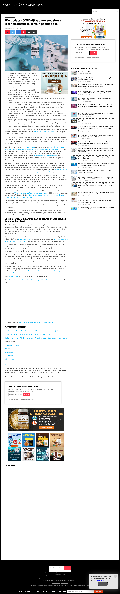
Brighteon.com (9, 359)
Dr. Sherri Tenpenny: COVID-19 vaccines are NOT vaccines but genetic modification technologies (36, 338)
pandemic (35, 370)
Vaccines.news (13, 276)
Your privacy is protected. (13, 399)
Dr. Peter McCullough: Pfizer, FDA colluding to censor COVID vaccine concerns (30, 334)
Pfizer (40, 370)
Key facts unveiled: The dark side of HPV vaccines (92, 72)
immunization (57, 368)
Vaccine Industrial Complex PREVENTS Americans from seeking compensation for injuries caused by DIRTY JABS (96, 193)
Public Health (61, 370)
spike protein (23, 372)
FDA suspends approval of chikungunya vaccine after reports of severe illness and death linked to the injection (96, 164)
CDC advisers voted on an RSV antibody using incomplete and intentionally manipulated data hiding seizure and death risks (95, 178)
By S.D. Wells (87, 94)
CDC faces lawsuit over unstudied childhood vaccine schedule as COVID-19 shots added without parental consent (96, 208)
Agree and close (103, 584)
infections (8, 370)
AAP (16, 368)
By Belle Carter (88, 88)
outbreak (28, 370)
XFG (57, 372)
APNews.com (9, 356)
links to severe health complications (46, 155)
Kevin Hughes (19, 28)
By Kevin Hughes (88, 101)
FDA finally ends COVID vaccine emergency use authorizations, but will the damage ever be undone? (95, 135)
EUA (48, 368)
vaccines (39, 372)
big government (23, 368)
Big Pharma (33, 368)
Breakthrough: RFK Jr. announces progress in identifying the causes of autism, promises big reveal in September (95, 142)
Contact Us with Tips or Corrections (60, 583)
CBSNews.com (9, 352)
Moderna (15, 370)
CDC (38, 368)
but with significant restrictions (44, 132)
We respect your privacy (51, 575)
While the (31, 193)
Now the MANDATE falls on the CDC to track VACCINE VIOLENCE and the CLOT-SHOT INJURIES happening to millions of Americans (96, 92)
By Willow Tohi (88, 73)
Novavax (21, 370)
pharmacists (47, 370)
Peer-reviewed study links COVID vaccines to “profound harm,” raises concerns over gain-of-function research (96, 85)
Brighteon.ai (9, 348)
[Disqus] (36, 490)
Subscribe (98, 592)
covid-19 (43, 368)
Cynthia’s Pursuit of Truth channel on (36, 322)
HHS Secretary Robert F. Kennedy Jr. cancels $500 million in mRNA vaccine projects (31, 331)
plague (54, 370)
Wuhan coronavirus (49, 372)
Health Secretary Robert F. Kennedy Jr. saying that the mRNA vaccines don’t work (35, 280)
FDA (51, 368)
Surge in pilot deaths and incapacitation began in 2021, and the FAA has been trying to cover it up (95, 157)
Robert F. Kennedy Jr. (11, 372)
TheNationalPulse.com (12, 345)
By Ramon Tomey (88, 167)
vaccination (32, 372)
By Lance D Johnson (89, 160)
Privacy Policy (60, 587)
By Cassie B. (87, 138)
